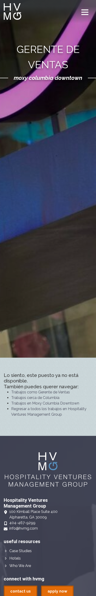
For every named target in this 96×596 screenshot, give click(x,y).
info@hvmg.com (23, 528)
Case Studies (20, 551)
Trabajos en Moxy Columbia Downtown (45, 403)
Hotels (15, 558)
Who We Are (20, 566)
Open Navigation (84, 12)
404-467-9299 (22, 523)
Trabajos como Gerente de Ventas (40, 392)
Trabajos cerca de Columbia (35, 397)
